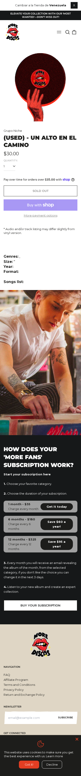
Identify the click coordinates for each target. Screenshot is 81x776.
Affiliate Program (16, 680)
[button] (67, 32)
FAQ (7, 675)
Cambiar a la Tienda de (40, 5)
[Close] (77, 739)
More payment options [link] (40, 215)
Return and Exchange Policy (24, 694)
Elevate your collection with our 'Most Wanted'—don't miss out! (40, 15)
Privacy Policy (14, 689)
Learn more (54, 756)
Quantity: (11, 160)
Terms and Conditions (19, 684)
